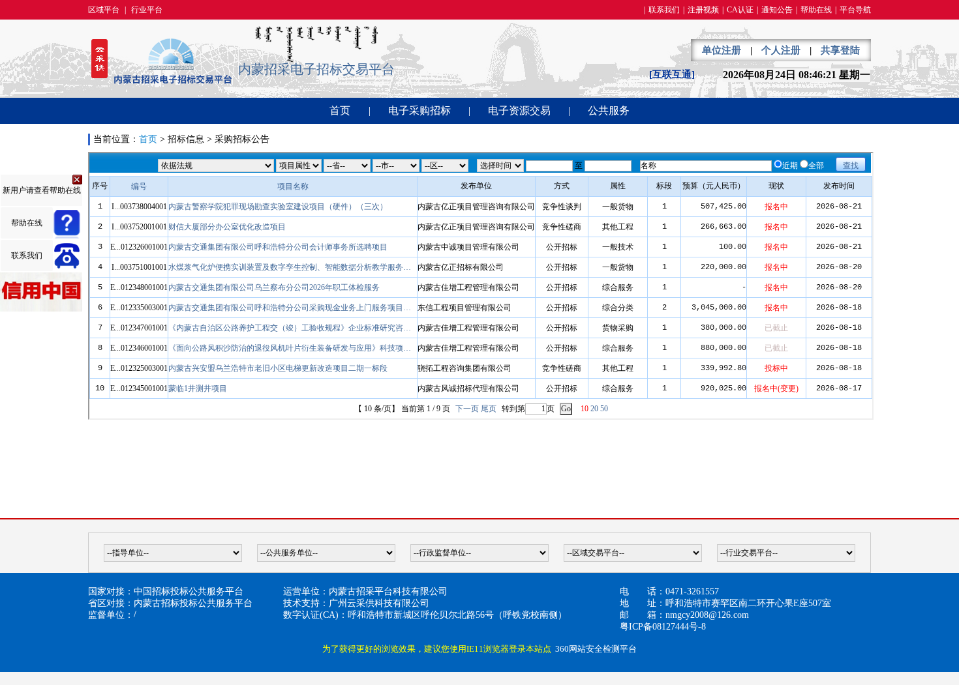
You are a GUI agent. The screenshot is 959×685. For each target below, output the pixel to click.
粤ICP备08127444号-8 (663, 627)
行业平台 (146, 9)
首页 (339, 110)
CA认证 (740, 9)
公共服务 (609, 110)
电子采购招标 (419, 110)
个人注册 (780, 50)
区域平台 (103, 9)
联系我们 (664, 9)
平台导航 (855, 9)
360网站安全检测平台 (596, 649)
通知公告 (777, 9)
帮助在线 (816, 9)
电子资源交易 (519, 110)
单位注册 (721, 50)
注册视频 (703, 9)
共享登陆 (840, 50)
